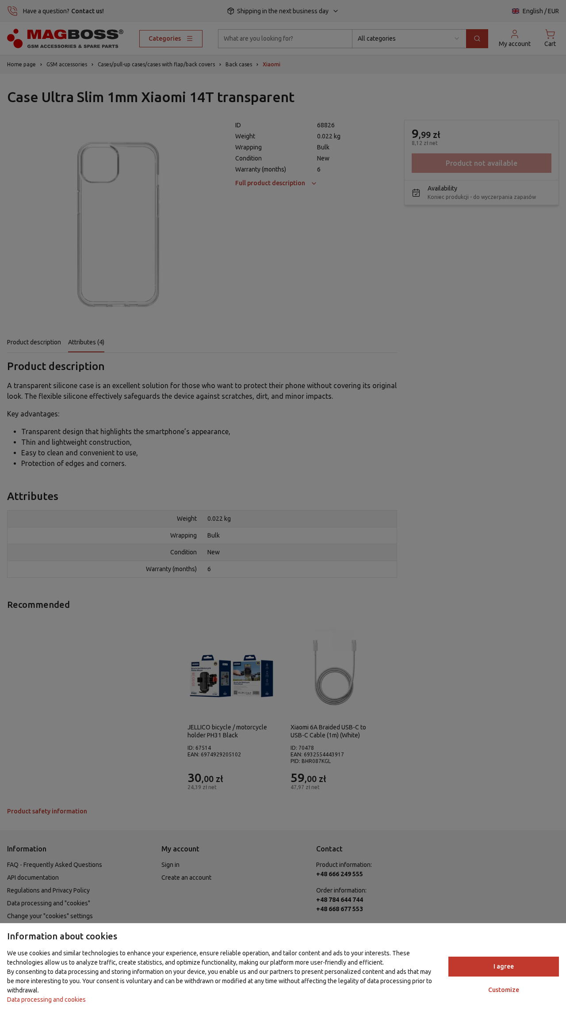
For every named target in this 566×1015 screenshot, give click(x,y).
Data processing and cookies (46, 999)
